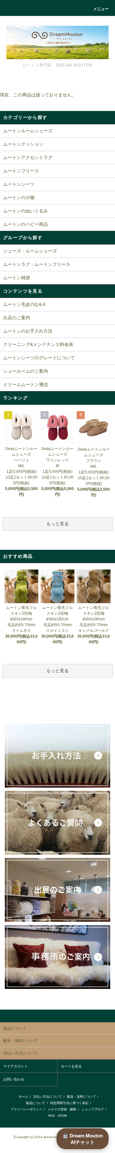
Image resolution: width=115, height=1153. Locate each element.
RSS (51, 1115)
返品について (35, 1103)
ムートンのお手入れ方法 (27, 331)
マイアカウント (15, 1066)
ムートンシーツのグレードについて (39, 357)
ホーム (23, 1096)
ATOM (62, 1115)
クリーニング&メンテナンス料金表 (38, 344)
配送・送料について (81, 1096)
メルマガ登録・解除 (62, 1109)
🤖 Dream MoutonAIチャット (82, 1138)
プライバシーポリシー (26, 1109)
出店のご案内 (16, 317)
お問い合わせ (13, 1079)
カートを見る (71, 1066)
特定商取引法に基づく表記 (69, 1103)
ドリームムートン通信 (25, 384)
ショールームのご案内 (25, 371)
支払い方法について (47, 1096)
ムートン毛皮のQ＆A (24, 304)
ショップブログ (92, 1109)
